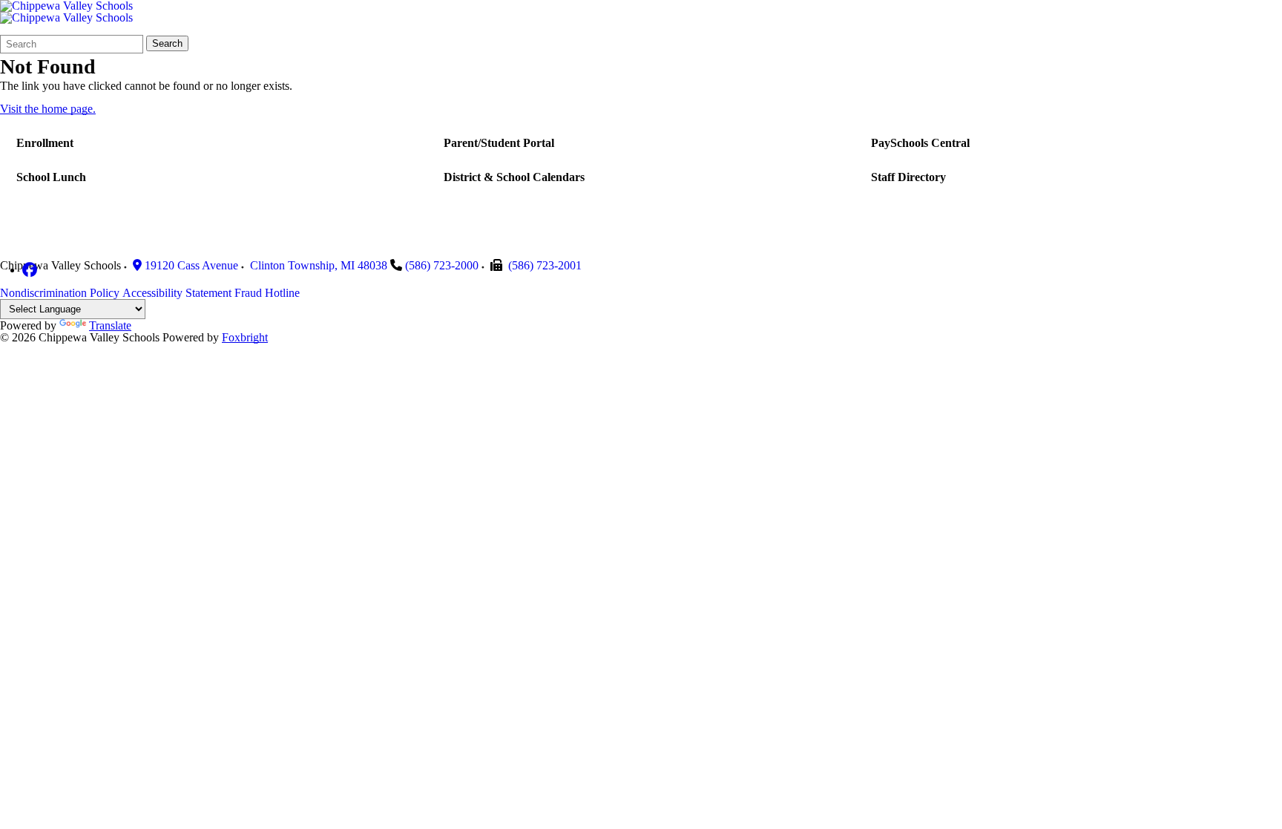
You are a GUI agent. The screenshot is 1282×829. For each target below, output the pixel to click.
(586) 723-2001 (545, 265)
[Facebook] (29, 269)
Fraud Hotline (267, 292)
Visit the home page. (48, 108)
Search (167, 43)
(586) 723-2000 (442, 265)
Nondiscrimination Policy (59, 292)
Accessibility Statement (176, 292)
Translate (110, 325)
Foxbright (245, 337)
